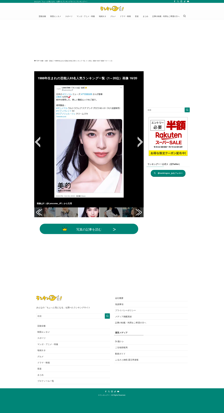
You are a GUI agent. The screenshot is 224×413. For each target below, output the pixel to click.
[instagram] (181, 1)
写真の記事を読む (89, 229)
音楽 (39, 368)
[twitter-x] (178, 1)
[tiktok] (184, 1)
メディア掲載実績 (123, 316)
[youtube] (188, 1)
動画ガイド (120, 353)
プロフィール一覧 (45, 380)
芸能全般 (41, 325)
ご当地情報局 (121, 347)
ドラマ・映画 (43, 362)
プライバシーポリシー (125, 310)
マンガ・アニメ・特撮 (47, 344)
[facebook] (174, 1)
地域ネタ (41, 350)
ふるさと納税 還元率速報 (126, 359)
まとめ (40, 374)
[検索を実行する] (187, 109)
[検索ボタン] (184, 16)
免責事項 (119, 304)
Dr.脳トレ (119, 341)
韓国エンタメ (43, 331)
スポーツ (41, 337)
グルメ (40, 356)
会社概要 (119, 297)
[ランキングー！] (112, 8)
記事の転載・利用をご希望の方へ (130, 322)
